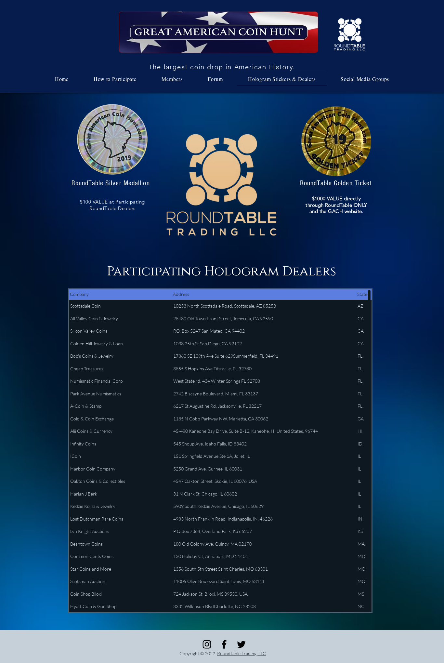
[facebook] (224, 644)
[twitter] (241, 644)
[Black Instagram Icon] (207, 644)
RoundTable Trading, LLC (241, 653)
